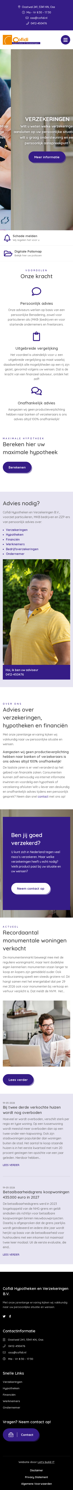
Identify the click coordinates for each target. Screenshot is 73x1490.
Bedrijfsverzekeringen (22, 549)
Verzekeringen (17, 530)
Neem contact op (30, 888)
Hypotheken (14, 534)
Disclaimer (36, 1470)
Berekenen (17, 467)
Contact (27, 1435)
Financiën (13, 539)
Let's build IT (46, 1462)
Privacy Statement (36, 1477)
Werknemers (15, 544)
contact (43, 796)
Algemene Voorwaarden (36, 1484)
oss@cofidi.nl (38, 18)
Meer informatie (36, 157)
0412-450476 (38, 23)
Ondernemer (15, 554)
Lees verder (18, 1080)
